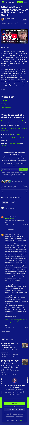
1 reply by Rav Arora (11, 229)
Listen (25, 19)
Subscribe (20, 2)
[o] (25, 345)
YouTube (4, 100)
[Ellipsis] (27, 217)
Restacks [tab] (11, 202)
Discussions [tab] (13, 339)
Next (24, 192)
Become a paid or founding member (12, 121)
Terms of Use (22, 172)
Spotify (3, 104)
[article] (14, 350)
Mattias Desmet (14, 354)
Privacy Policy (19, 416)
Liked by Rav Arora (10, 218)
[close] (24, 379)
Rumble (22, 138)
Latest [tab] (7, 339)
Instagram (17, 134)
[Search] (26, 339)
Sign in (25, 2)
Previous (6, 192)
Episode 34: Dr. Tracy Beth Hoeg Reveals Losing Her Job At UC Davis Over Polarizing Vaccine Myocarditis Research (10, 362)
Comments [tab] (5, 202)
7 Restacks (19, 181)
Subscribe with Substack (15, 409)
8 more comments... (6, 331)
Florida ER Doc (8, 234)
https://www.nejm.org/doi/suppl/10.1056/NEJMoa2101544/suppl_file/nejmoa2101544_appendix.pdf (16, 320)
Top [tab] (3, 339)
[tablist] (8, 202)
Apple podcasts (6, 107)
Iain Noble (7, 217)
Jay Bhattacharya (9, 18)
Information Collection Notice (17, 174)
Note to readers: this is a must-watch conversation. (9, 350)
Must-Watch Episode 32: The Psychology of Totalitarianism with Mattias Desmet (9, 345)
